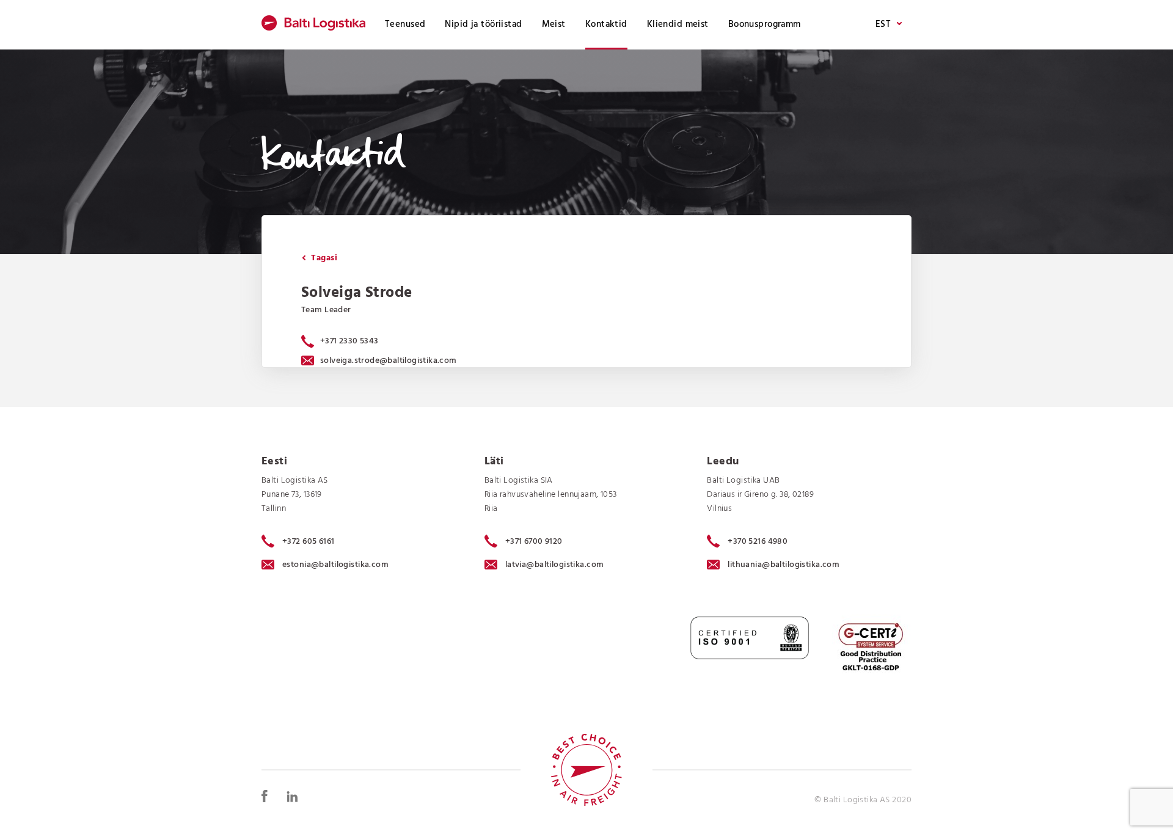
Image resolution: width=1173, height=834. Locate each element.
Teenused (405, 24)
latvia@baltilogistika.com (554, 564)
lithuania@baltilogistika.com (783, 564)
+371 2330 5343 (349, 341)
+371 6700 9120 (534, 541)
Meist (554, 24)
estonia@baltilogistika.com (335, 564)
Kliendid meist (678, 24)
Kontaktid (606, 24)
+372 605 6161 (308, 541)
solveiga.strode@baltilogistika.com (388, 360)
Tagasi (323, 258)
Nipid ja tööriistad (483, 24)
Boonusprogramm (764, 24)
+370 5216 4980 (757, 541)
